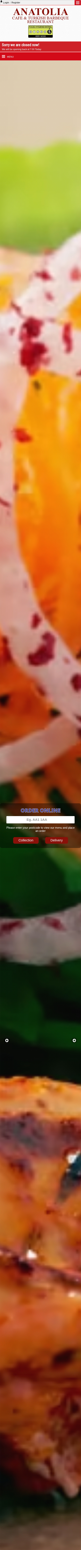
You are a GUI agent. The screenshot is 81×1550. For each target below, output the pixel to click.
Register (15, 2)
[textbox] (40, 819)
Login (6, 2)
